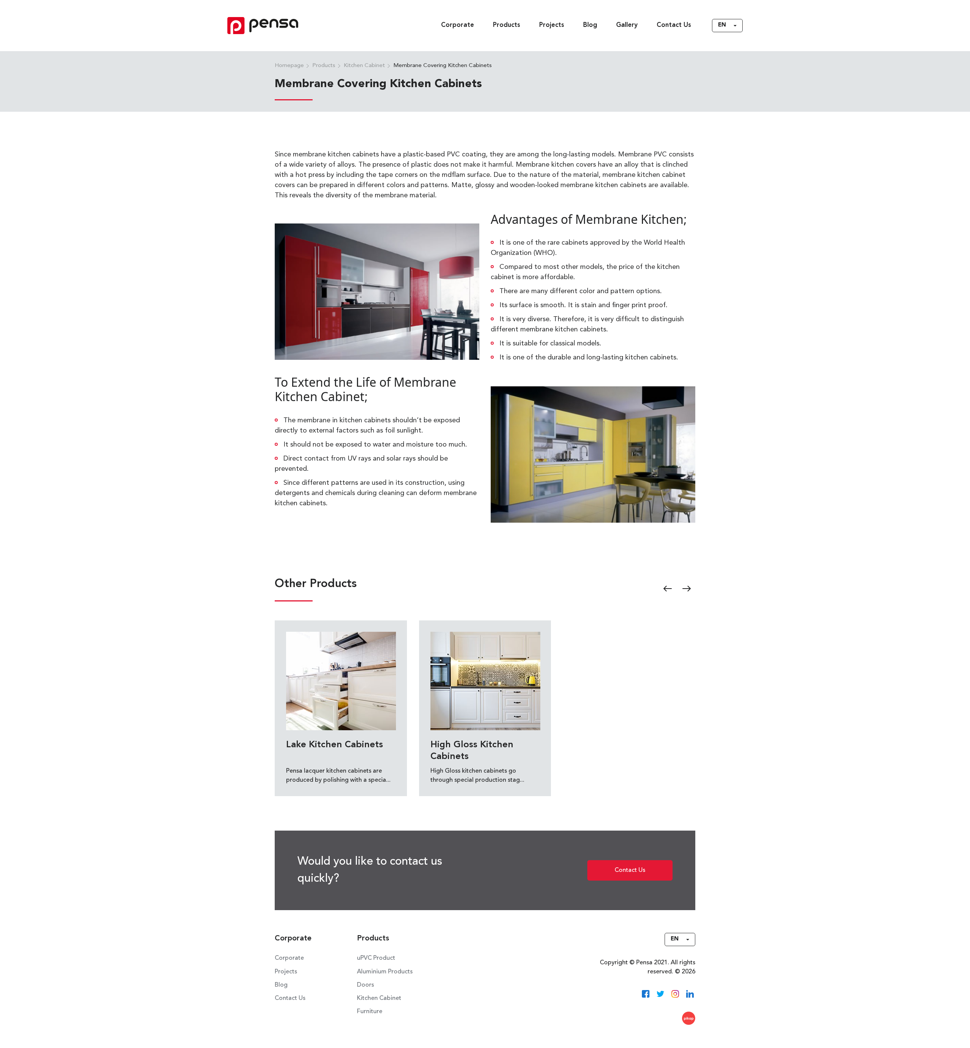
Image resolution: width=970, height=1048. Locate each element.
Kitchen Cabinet (379, 998)
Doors (365, 985)
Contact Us (674, 25)
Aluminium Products (385, 972)
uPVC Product (376, 958)
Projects (551, 25)
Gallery (627, 25)
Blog (590, 25)
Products (506, 25)
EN (722, 25)
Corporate (457, 25)
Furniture (369, 1012)
